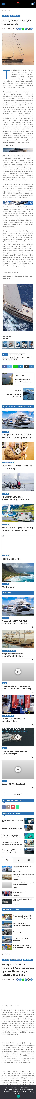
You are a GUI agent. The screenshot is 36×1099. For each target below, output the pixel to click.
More (29, 406)
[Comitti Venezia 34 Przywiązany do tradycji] (7, 924)
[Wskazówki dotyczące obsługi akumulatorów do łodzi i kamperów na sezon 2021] (18, 513)
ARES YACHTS (14, 354)
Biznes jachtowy (8, 462)
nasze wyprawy (20, 357)
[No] (34, 1092)
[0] (32, 4)
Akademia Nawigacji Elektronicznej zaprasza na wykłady (16, 498)
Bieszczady (17, 932)
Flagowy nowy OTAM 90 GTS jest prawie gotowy (12, 851)
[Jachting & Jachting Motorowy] (18, 4)
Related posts (22, 406)
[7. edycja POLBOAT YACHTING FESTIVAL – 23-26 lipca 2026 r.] (18, 420)
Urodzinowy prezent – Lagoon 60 (12, 821)
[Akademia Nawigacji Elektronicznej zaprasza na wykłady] (18, 482)
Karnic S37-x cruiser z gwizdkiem (20, 939)
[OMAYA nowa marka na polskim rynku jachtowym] (7, 901)
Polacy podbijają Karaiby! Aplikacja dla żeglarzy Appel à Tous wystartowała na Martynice (23, 917)
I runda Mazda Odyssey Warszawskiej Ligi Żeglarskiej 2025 (12, 843)
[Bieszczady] (7, 932)
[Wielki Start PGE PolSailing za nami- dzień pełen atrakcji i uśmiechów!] (7, 947)
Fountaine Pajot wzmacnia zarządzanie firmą (13, 720)
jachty (22, 354)
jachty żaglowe (8, 357)
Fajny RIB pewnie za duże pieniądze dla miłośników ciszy (10, 836)
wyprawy (5, 359)
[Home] (2, 10)
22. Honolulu (8, 587)
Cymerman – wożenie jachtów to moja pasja (17, 467)
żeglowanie (14, 359)
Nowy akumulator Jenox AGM (12, 828)
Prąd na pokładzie (11, 558)
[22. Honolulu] (18, 572)
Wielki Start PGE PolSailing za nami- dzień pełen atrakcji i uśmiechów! (23, 947)
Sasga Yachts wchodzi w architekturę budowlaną (13, 654)
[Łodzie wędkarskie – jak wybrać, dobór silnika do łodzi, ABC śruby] (7, 885)
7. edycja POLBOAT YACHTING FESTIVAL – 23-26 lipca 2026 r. (17, 436)
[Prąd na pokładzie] (18, 544)
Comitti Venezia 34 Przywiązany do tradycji (21, 924)
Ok (18, 1096)
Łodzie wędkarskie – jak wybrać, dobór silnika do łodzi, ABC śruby (16, 687)
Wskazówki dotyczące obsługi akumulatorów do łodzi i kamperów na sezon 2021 (17, 529)
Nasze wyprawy (16, 960)
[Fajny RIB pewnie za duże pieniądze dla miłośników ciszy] (29, 836)
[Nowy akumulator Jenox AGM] (29, 828)
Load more (18, 794)
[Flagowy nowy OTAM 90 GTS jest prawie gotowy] (29, 851)
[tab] (22, 406)
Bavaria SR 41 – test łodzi (13, 784)
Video (4, 683)
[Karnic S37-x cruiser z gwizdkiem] (7, 939)
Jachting (7, 10)
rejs (28, 357)
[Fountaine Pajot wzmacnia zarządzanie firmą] (18, 704)
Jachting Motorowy (9, 650)
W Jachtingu (15, 16)
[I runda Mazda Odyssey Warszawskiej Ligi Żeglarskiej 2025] (29, 843)
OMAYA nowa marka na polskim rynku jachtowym (15, 752)
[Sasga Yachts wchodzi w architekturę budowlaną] (18, 639)
